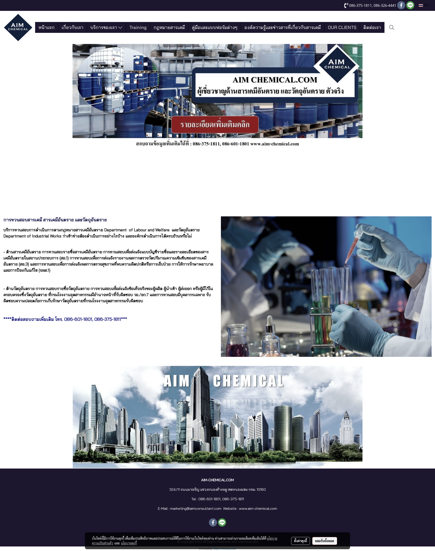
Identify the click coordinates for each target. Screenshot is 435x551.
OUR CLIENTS (342, 27)
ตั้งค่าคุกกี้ (300, 541)
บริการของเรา (104, 27)
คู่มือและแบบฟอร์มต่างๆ (214, 27)
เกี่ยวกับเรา (72, 27)
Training (138, 27)
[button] (392, 27)
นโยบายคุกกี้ (129, 543)
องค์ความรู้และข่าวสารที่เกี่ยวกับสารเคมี (282, 27)
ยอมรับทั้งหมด (324, 541)
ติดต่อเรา (372, 27)
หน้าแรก (47, 27)
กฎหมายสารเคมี (169, 27)
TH (425, 5)
